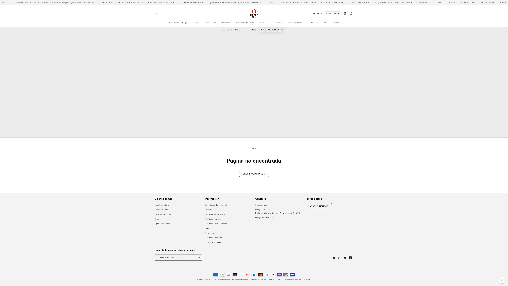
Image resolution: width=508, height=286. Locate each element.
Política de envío (275, 280)
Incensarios (211, 23)
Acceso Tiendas (332, 13)
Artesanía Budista (319, 23)
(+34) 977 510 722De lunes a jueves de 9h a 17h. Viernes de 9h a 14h (278, 211)
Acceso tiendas (319, 206)
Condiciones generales (215, 214)
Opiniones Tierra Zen (164, 224)
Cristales (263, 23)
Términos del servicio (258, 280)
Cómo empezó (161, 210)
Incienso (196, 23)
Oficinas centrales (163, 214)
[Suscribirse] (199, 257)
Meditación (278, 23)
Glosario (209, 210)
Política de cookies (213, 238)
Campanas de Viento (244, 23)
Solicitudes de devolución (216, 205)
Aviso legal (307, 280)
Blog (157, 219)
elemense (225, 23)
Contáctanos (261, 205)
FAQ (207, 228)
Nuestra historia (162, 205)
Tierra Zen (208, 280)
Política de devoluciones (216, 224)
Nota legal (209, 233)
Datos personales (213, 242)
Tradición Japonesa (297, 23)
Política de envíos (213, 219)
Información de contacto (292, 280)
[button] (158, 13)
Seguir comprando (254, 174)
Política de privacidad (240, 280)
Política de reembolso (222, 280)
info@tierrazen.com (264, 218)
